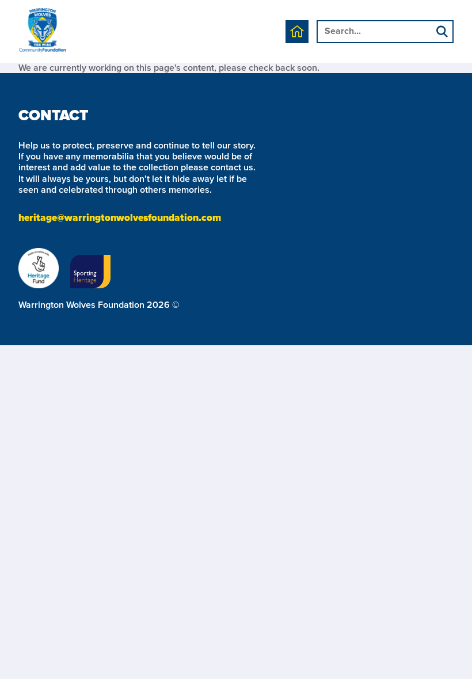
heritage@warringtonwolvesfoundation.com (119, 218)
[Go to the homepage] (42, 31)
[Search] (442, 32)
